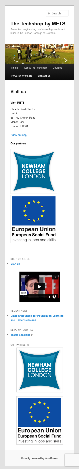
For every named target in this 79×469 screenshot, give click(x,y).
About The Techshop (35, 67)
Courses (57, 67)
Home (14, 67)
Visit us (15, 264)
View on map (19, 135)
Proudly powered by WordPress (39, 458)
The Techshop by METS (38, 23)
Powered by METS (21, 75)
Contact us (44, 76)
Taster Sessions (20, 335)
